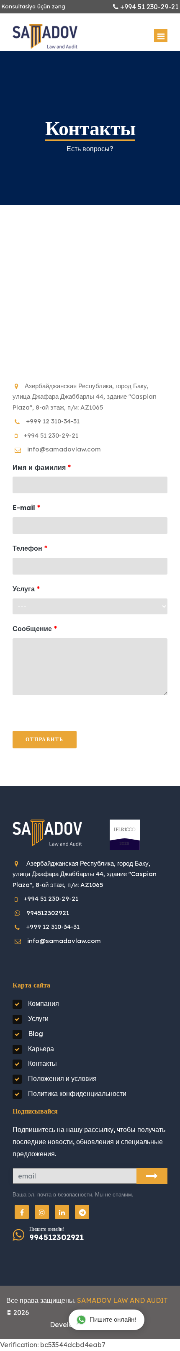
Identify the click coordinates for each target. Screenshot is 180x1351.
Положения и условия (62, 1078)
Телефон (27, 548)
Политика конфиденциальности (77, 1093)
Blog (35, 1033)
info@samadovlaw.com (64, 449)
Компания (43, 1003)
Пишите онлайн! (113, 1319)
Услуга (24, 589)
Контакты (42, 1063)
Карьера (41, 1048)
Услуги (38, 1018)
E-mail (24, 507)
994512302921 (47, 913)
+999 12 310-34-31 (53, 421)
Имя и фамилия (39, 467)
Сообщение (32, 628)
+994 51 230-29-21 (50, 435)
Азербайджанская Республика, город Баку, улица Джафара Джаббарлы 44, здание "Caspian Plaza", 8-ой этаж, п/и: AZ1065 (85, 396)
